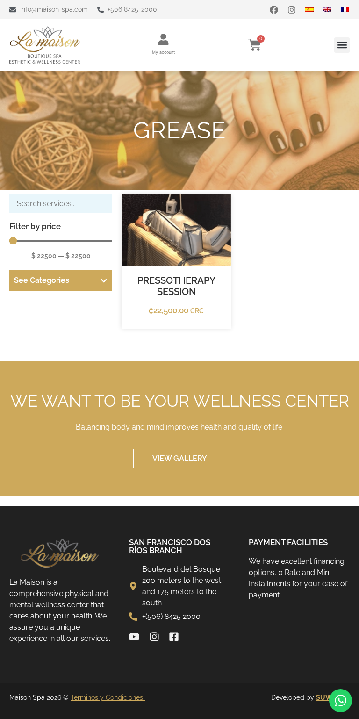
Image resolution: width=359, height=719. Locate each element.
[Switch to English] (332, 9)
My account (163, 52)
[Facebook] (274, 10)
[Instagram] (291, 10)
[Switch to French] (350, 9)
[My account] (163, 39)
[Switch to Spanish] (314, 9)
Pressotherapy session (176, 286)
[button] (342, 45)
